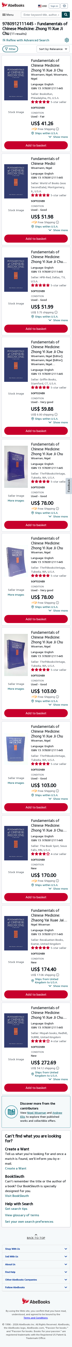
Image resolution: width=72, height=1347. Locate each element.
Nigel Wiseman (36, 1112)
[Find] (66, 15)
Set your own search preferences (29, 1221)
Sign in (54, 5)
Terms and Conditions (36, 1317)
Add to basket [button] (36, 145)
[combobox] (41, 15)
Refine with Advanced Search (27, 40)
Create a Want (15, 1168)
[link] (66, 40)
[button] (58, 137)
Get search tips (16, 1209)
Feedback (68, 485)
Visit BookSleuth (17, 1196)
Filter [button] (12, 49)
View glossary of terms (22, 1215)
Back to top (36, 1237)
